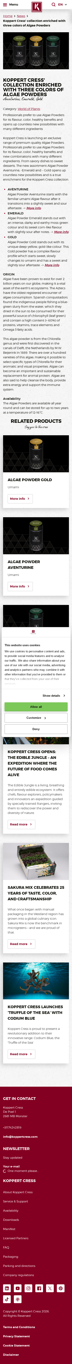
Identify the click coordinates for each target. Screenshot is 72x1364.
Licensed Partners (15, 1238)
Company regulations (18, 1275)
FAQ (6, 1247)
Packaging (10, 1256)
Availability (10, 1210)
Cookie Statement (16, 1345)
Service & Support (15, 1201)
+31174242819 (12, 1127)
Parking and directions (19, 1266)
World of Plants (29, 109)
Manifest (9, 1229)
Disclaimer (11, 1355)
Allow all (36, 706)
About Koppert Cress (18, 1192)
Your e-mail (11, 1166)
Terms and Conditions (19, 1327)
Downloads (11, 1220)
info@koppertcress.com (20, 1137)
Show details (51, 695)
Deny (35, 729)
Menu (13, 4)
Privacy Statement (16, 1336)
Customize (33, 717)
